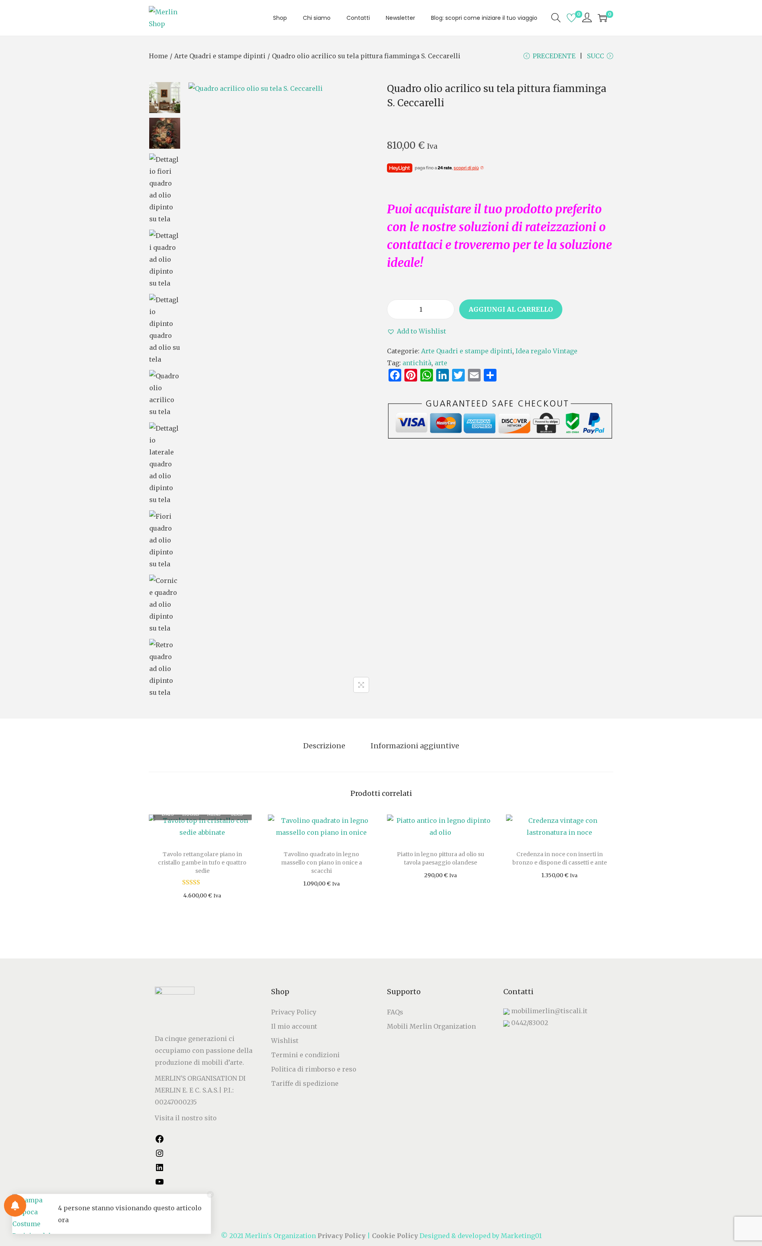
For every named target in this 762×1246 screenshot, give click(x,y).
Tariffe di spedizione (305, 1083)
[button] (416, 331)
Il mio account (294, 1026)
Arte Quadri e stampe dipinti (220, 56)
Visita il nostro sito (186, 1118)
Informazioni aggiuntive (415, 745)
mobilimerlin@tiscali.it (549, 1011)
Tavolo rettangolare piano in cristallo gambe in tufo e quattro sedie (202, 862)
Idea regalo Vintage (546, 351)
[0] (571, 18)
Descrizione (324, 745)
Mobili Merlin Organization (431, 1026)
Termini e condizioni (305, 1055)
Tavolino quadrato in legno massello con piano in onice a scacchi (321, 862)
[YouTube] (159, 1184)
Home (158, 56)
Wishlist (284, 1041)
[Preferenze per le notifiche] (15, 1205)
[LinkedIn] (159, 1170)
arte (441, 363)
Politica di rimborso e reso (313, 1069)
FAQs (395, 1012)
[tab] (324, 746)
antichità (416, 363)
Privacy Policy (293, 1012)
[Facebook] (159, 1141)
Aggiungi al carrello (511, 309)
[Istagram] (159, 1156)
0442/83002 (529, 1023)
